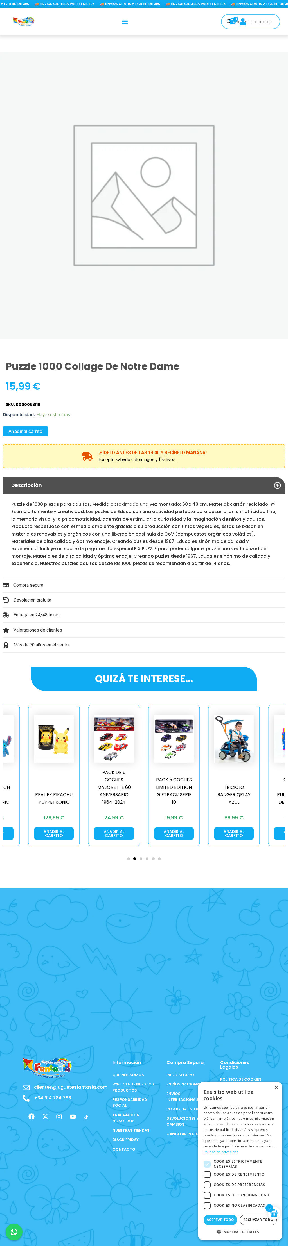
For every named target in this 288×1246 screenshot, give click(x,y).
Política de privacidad (221, 1151)
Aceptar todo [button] (220, 1219)
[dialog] (240, 1161)
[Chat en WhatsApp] (14, 1232)
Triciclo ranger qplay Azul (177, 794)
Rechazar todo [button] (258, 1219)
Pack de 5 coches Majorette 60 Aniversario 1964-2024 (57, 787)
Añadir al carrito (25, 431)
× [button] (276, 1088)
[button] (125, 21)
